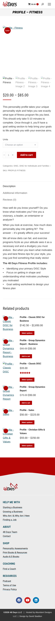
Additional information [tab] (15, 193)
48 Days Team (10, 532)
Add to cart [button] (26, 356)
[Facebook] (19, 600)
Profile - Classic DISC (30, 363)
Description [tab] (9, 186)
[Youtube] (27, 600)
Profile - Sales (27, 410)
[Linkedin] (36, 600)
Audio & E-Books (11, 556)
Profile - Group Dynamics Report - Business (32, 342)
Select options (27, 333)
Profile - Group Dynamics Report (32, 389)
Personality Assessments (15, 548)
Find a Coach (9, 569)
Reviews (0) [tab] (9, 199)
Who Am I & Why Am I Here (16, 515)
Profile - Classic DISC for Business (32, 319)
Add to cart (26, 154)
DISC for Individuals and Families (34, 166)
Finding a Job (9, 519)
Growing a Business (13, 511)
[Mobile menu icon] (49, 4)
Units (5, 139)
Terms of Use (9, 585)
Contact (7, 536)
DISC (16, 166)
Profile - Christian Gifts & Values (32, 431)
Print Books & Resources (15, 552)
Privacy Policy (10, 589)
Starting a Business (12, 507)
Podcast (7, 581)
